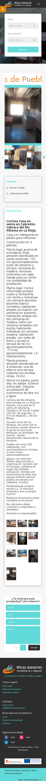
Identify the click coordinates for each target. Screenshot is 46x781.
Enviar (34, 647)
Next (43, 157)
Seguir (12, 737)
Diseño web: (23, 780)
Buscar (23, 49)
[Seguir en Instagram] (21, 737)
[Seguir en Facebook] (6, 737)
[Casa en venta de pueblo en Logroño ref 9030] (23, 109)
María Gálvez (33, 780)
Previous (3, 157)
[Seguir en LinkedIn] (6, 742)
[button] (3, 9)
